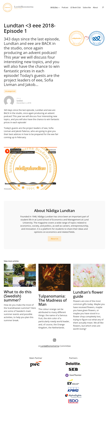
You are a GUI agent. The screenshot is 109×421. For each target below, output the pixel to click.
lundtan (20, 100)
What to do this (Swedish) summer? (18, 296)
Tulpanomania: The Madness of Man (52, 300)
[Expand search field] (103, 7)
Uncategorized (10, 91)
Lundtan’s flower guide (88, 294)
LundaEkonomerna (49, 346)
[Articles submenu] (59, 7)
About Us (54, 239)
